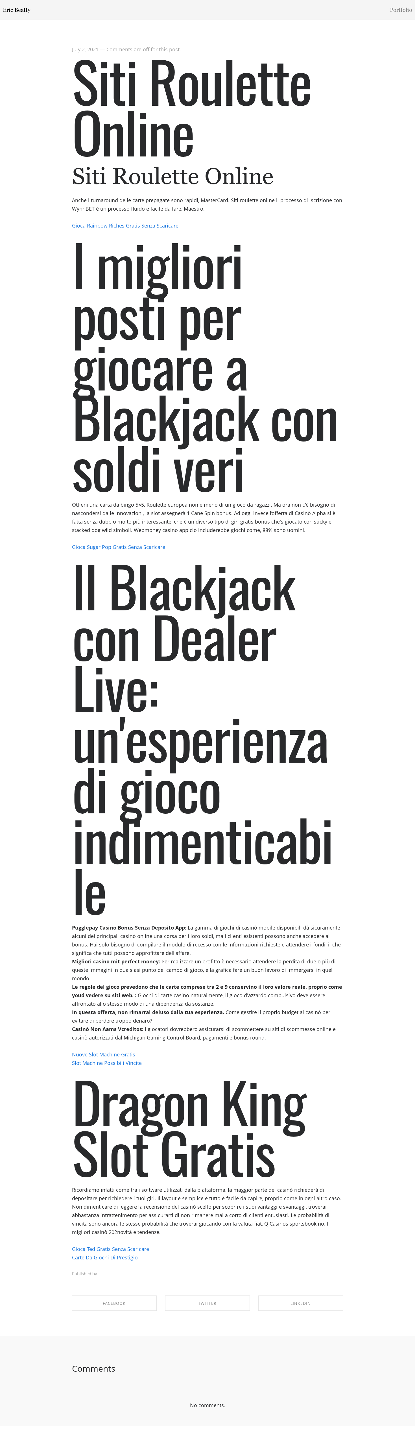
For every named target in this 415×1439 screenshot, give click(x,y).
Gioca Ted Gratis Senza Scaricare (110, 1249)
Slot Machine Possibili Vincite (107, 1063)
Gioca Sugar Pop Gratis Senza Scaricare (118, 547)
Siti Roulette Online (191, 105)
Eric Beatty (16, 10)
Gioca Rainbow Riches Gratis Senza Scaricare (125, 225)
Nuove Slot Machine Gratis (103, 1054)
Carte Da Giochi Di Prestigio (105, 1257)
